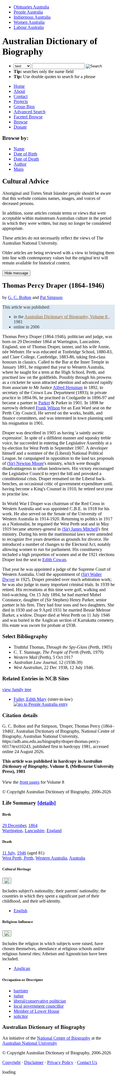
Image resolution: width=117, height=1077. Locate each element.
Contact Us (87, 1062)
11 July (8, 853)
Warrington (12, 830)
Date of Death (26, 159)
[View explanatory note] (6, 881)
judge (19, 995)
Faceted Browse (28, 116)
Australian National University (29, 1043)
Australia (77, 858)
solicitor (21, 1016)
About (19, 91)
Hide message (16, 273)
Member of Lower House (36, 1011)
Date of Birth (25, 153)
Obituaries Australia (31, 7)
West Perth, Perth (17, 858)
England (54, 830)
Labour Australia (29, 27)
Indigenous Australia (32, 17)
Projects (21, 101)
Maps (19, 169)
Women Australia (29, 22)
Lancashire (34, 830)
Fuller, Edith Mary (30, 699)
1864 (32, 825)
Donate (20, 127)
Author (20, 164)
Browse (21, 121)
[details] (46, 803)
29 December (14, 825)
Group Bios (24, 106)
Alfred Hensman (68, 387)
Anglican (22, 968)
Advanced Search (29, 111)
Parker (44, 402)
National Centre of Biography (63, 1038)
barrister (21, 990)
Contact (21, 96)
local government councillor (39, 1006)
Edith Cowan (54, 559)
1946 (21, 853)
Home (19, 86)
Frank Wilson (48, 407)
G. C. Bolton (19, 297)
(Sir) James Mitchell (80, 529)
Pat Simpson (51, 297)
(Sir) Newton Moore (25, 463)
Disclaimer (33, 1062)
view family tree (16, 689)
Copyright (11, 1062)
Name (19, 148)
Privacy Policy (60, 1062)
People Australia (28, 12)
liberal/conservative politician (40, 1001)
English (20, 910)
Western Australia (51, 858)
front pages (29, 782)
